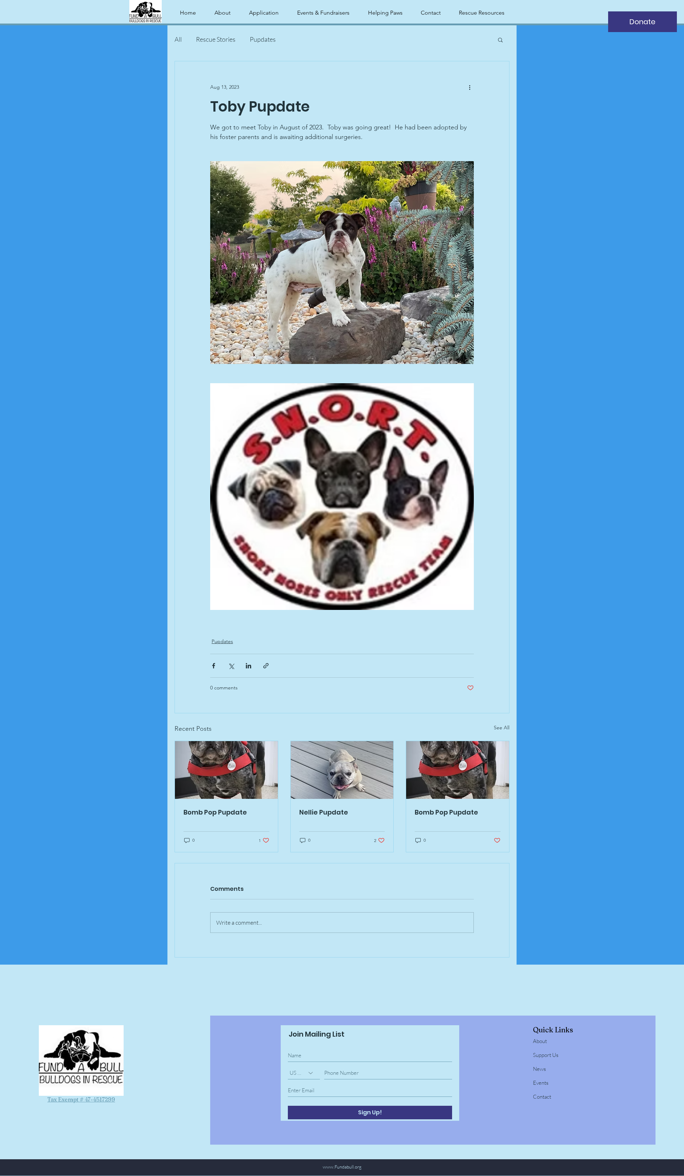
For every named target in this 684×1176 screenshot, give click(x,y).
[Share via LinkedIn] (248, 665)
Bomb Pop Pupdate (215, 812)
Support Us (545, 1055)
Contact (542, 1096)
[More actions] (469, 87)
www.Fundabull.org (342, 1167)
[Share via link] (266, 665)
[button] (500, 39)
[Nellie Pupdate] (342, 770)
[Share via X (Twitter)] (231, 665)
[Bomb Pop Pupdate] (226, 770)
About (540, 1041)
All (178, 39)
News (539, 1068)
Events (540, 1082)
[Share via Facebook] (213, 665)
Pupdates (263, 39)
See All (501, 727)
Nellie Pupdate (323, 812)
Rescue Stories (215, 39)
